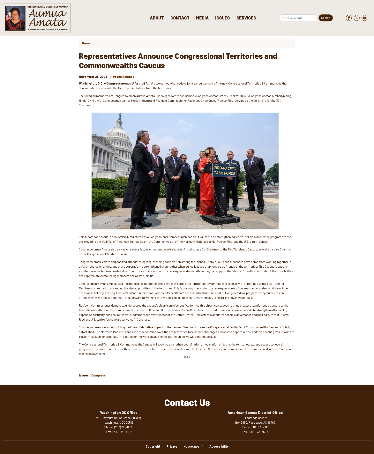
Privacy (172, 446)
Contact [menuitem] (180, 17)
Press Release (123, 76)
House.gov (191, 446)
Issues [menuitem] (222, 17)
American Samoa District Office (255, 412)
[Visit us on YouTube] (365, 18)
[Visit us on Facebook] (350, 18)
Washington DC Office (119, 412)
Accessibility (218, 446)
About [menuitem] (157, 17)
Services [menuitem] (246, 17)
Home (86, 43)
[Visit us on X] (358, 18)
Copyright (153, 446)
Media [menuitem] (202, 17)
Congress (98, 375)
